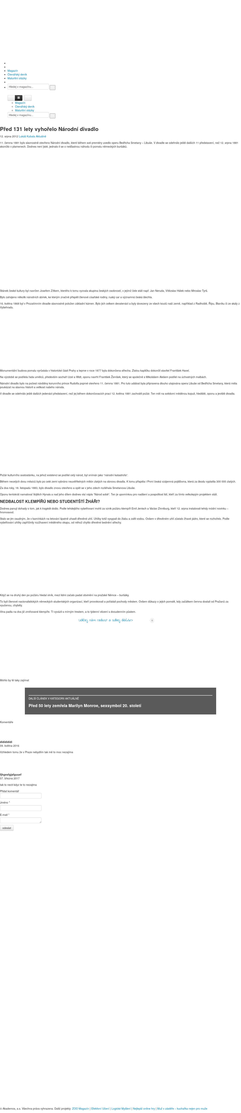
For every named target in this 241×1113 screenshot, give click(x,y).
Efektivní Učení (100, 1108)
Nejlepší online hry (144, 1108)
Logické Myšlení (121, 1108)
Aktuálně (41, 136)
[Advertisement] (120, 30)
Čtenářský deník (17, 74)
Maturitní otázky (17, 78)
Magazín (13, 70)
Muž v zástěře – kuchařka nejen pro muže (182, 1108)
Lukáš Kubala (27, 136)
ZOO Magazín (80, 1108)
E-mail (4, 815)
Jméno (5, 802)
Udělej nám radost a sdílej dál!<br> (106, 620)
